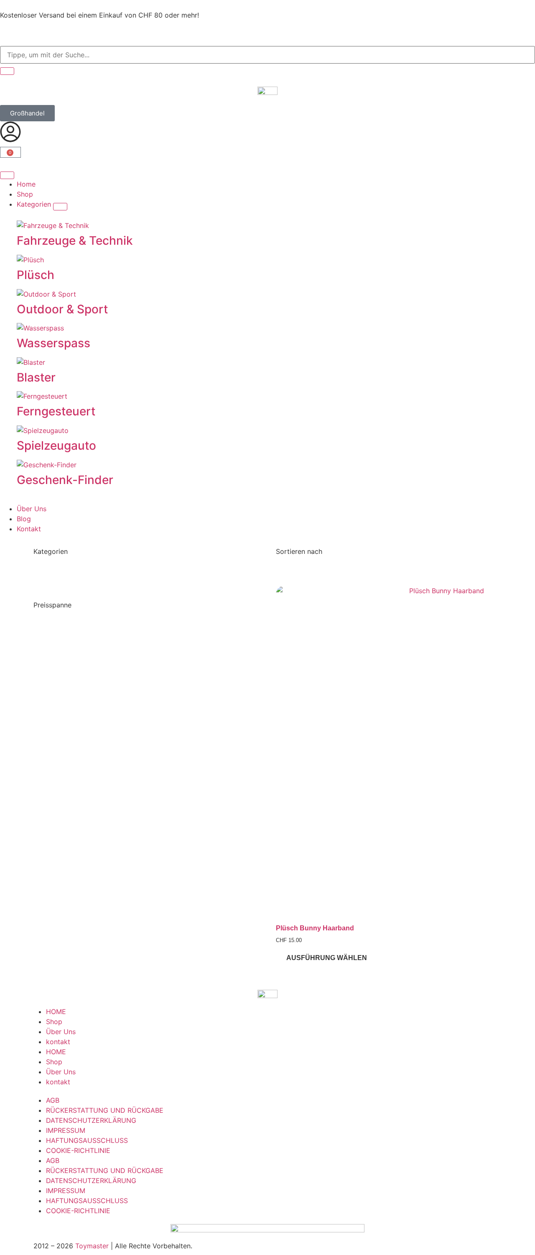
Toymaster (92, 1246)
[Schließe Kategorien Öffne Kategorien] (60, 206)
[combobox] (267, 55)
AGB (52, 1100)
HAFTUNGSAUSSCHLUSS (87, 1140)
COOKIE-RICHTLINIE (78, 1150)
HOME (56, 1011)
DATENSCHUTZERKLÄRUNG (91, 1120)
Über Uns (61, 1031)
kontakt (58, 1041)
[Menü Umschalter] (7, 175)
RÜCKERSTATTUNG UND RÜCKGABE (104, 1110)
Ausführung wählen (326, 957)
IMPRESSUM (65, 1130)
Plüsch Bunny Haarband (315, 928)
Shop (54, 1021)
